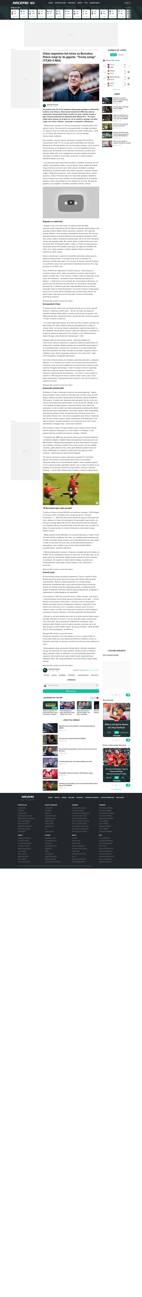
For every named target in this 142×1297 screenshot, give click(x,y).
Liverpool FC (48, 813)
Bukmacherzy (95, 3)
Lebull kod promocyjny (105, 859)
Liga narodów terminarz (105, 831)
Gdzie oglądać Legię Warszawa (80, 829)
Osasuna (54, 675)
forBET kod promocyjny (78, 846)
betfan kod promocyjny (105, 851)
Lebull (73, 856)
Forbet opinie (75, 851)
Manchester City (49, 826)
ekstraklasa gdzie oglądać (79, 816)
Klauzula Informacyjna (107, 797)
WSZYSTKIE (128, 8)
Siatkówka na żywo (50, 838)
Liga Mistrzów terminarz (106, 808)
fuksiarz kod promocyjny (79, 854)
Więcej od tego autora (85, 670)
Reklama (64, 797)
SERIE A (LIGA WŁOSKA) (23, 823)
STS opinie (74, 838)
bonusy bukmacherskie (78, 862)
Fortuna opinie (76, 841)
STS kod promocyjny (104, 838)
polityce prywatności (88, 866)
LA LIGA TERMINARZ (103, 821)
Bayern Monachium (50, 818)
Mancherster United (50, 816)
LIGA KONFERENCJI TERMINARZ (106, 813)
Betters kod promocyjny (79, 859)
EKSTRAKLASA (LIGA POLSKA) (25, 816)
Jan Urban (46, 675)
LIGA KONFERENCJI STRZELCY (25, 843)
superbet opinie (76, 843)
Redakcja (57, 797)
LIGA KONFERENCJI (22, 813)
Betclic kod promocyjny (105, 843)
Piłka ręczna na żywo (51, 841)
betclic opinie (102, 846)
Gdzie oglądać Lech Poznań (79, 831)
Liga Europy (21, 810)
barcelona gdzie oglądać (79, 808)
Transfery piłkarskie (51, 856)
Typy (86, 3)
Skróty (79, 3)
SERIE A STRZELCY (22, 854)
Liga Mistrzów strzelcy (24, 838)
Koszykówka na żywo (51, 846)
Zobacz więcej (116, 89)
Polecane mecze (49, 854)
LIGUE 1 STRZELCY (22, 859)
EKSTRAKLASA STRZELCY (24, 846)
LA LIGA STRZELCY (22, 851)
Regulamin (71, 797)
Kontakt (50, 797)
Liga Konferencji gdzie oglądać (80, 826)
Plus (55, 50)
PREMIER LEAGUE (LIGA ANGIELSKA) (26, 818)
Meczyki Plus (94, 675)
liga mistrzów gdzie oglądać (53, 862)
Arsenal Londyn (49, 821)
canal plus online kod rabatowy (81, 821)
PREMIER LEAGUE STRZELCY (24, 848)
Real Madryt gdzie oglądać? (79, 848)
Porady (47, 851)
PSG (46, 829)
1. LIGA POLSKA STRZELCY (24, 862)
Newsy (51, 3)
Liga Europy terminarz (105, 810)
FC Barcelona (71, 675)
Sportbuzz (71, 3)
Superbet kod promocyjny (106, 848)
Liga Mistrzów (22, 808)
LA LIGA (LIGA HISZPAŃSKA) (24, 821)
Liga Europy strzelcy (23, 841)
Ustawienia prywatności (92, 797)
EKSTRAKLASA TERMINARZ (105, 816)
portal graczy (120, 797)
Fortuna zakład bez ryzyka (106, 856)
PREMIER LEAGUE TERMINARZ (106, 818)
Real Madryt (62, 675)
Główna (45, 50)
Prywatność (79, 797)
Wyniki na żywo (60, 3)
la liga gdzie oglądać (78, 810)
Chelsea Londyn (49, 823)
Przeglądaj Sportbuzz (116, 789)
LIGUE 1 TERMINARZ (103, 829)
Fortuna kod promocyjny (106, 841)
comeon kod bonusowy (105, 862)
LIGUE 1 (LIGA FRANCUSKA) (24, 829)
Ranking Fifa (48, 848)
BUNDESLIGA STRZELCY (23, 856)
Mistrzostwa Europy (50, 859)
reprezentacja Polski (83, 675)
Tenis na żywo (48, 843)
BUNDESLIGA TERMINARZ (105, 826)
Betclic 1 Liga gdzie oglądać (79, 823)
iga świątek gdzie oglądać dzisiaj (81, 813)
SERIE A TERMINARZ (104, 823)
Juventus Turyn (49, 831)
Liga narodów (21, 831)
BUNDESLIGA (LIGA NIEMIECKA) (25, 826)
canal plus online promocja (79, 818)
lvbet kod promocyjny (105, 854)
